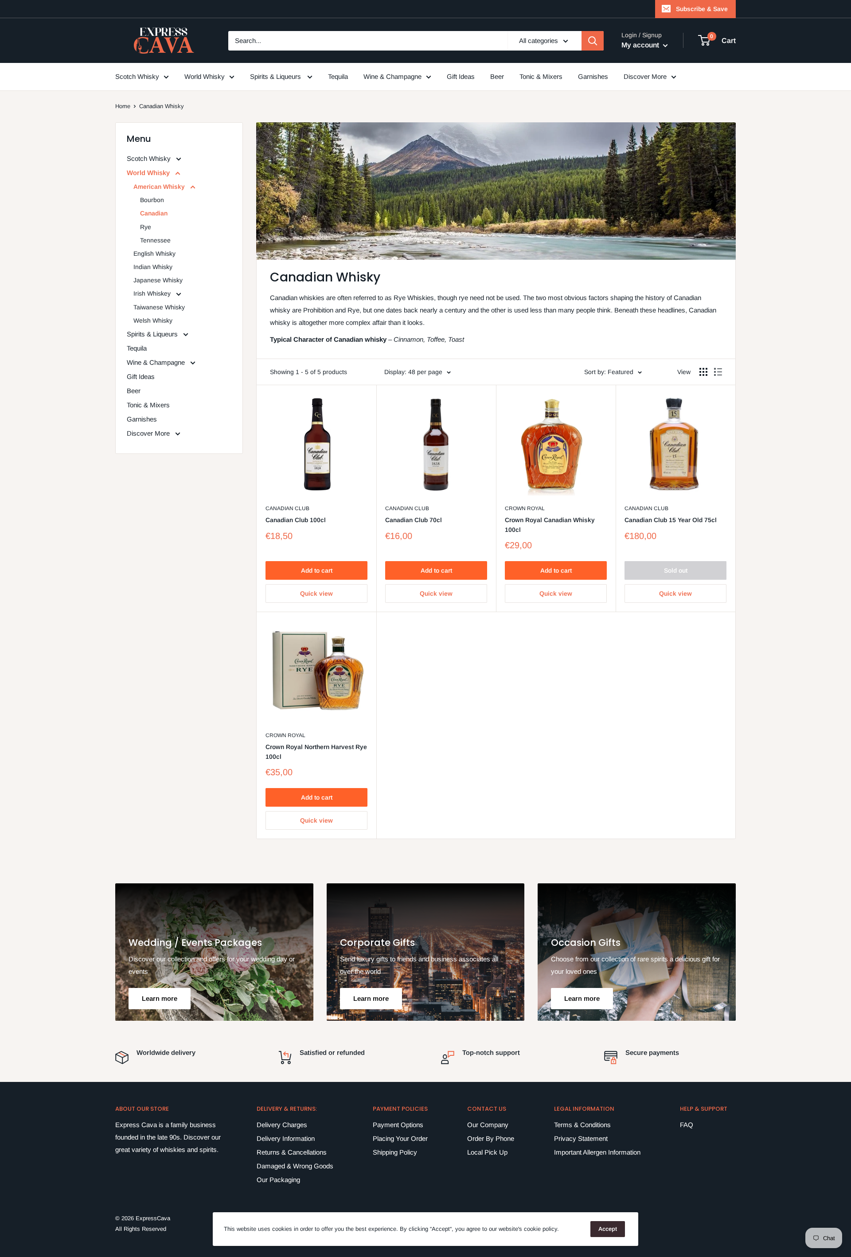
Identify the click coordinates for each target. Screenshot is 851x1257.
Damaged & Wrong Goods (295, 1166)
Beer (497, 76)
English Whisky (154, 253)
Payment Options (398, 1124)
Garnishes (593, 76)
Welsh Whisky (152, 320)
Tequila (338, 76)
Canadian (154, 213)
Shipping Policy (395, 1152)
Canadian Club (287, 508)
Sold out (675, 570)
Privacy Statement (581, 1138)
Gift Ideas (461, 76)
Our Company (487, 1124)
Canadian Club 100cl (295, 519)
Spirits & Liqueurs (276, 76)
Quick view (316, 593)
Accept (607, 1229)
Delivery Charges (282, 1124)
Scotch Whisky (137, 76)
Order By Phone (490, 1138)
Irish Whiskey (152, 293)
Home (122, 106)
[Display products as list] (718, 372)
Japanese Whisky (158, 280)
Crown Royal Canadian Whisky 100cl (550, 524)
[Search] (593, 41)
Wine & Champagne (392, 76)
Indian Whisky (152, 266)
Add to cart (316, 570)
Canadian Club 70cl (413, 519)
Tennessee (155, 240)
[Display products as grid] (703, 372)
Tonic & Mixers (540, 76)
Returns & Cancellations (292, 1152)
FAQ (686, 1124)
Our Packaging (278, 1179)
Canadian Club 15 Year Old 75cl (671, 519)
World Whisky (204, 76)
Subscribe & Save (702, 8)
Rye (145, 226)
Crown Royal (525, 508)
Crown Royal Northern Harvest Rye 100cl (316, 751)
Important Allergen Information (597, 1152)
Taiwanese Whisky (159, 307)
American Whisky (160, 186)
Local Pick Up (487, 1152)
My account (641, 45)
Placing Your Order (400, 1138)
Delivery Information (286, 1138)
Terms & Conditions (582, 1124)
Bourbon (152, 199)
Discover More (645, 76)
